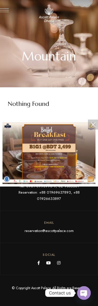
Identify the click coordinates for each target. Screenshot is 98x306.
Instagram (59, 263)
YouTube (48, 263)
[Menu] (4, 10)
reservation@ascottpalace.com (49, 231)
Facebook (38, 263)
